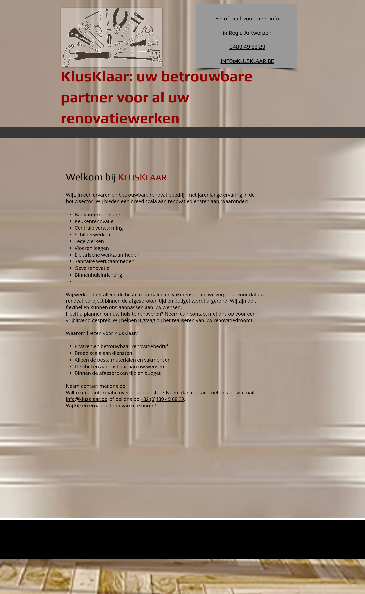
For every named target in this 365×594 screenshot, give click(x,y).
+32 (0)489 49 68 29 (162, 399)
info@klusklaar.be (86, 399)
